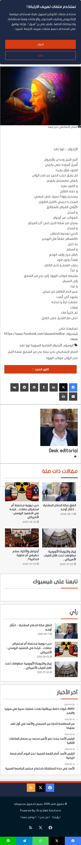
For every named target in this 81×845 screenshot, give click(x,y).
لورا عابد (58, 149)
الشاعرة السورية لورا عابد (35, 345)
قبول (40, 44)
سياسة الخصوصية (65, 33)
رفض (40, 55)
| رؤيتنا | (56, 817)
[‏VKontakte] (14, 387)
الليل (68, 159)
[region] (40, 32)
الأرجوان (57, 345)
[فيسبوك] (73, 387)
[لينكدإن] (53, 387)
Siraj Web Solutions (48, 810)
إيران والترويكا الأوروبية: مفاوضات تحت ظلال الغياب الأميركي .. (60, 555)
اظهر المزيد (41, 369)
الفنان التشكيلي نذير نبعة (60, 351)
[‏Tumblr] (44, 387)
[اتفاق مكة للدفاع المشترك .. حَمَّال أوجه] (59, 491)
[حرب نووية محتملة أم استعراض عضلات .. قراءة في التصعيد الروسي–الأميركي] (22, 491)
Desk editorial (63, 450)
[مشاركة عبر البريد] (73, 396)
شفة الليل (15, 351)
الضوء (74, 170)
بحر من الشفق (32, 351)
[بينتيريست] (34, 387)
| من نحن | (44, 817)
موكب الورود (54, 358)
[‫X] (63, 387)
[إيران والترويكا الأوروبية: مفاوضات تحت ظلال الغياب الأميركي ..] (59, 537)
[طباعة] (63, 396)
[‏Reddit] (24, 387)
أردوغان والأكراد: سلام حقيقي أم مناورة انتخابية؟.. (25, 555)
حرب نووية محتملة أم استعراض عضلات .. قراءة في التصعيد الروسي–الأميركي (29, 648)
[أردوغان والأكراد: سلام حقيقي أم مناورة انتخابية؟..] (22, 537)
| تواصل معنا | (28, 817)
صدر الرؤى (71, 358)
